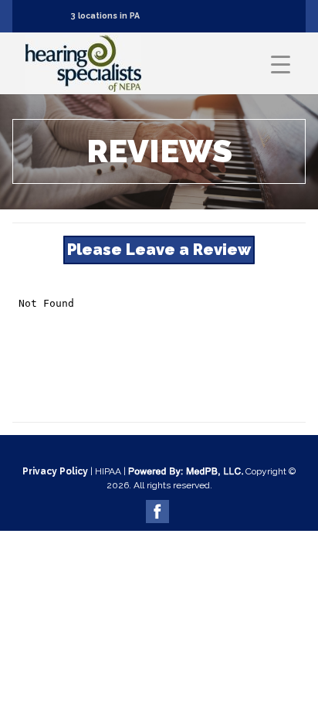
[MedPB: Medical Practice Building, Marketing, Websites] (185, 471)
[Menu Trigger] (280, 63)
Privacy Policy (55, 471)
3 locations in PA (105, 15)
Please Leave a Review (159, 249)
